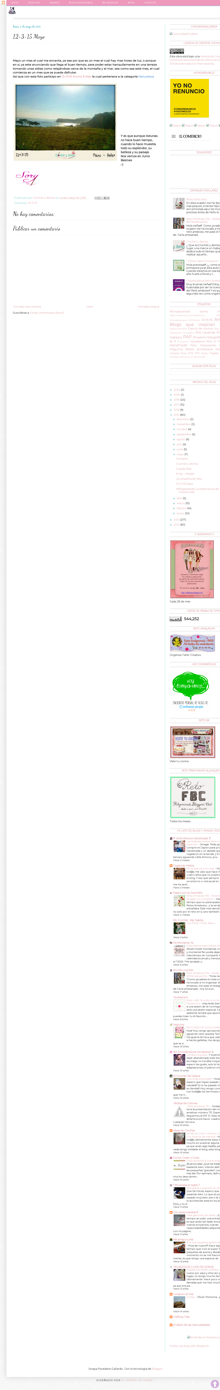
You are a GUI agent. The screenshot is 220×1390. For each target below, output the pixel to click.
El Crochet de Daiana (186, 1075)
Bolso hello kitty (196, 199)
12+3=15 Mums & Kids (76, 76)
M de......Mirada (185, 473)
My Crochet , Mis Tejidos (188, 920)
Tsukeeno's (180, 997)
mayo (180, 454)
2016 (177, 409)
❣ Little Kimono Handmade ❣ (192, 838)
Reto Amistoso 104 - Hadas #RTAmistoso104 (203, 220)
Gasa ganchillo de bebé (201, 1215)
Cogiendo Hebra (183, 865)
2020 (177, 394)
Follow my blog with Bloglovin (189, 1345)
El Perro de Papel (137, 1380)
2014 (177, 519)
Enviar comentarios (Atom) (47, 312)
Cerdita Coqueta (197, 1054)
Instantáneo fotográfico (182, 333)
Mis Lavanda (205, 332)
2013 (177, 524)
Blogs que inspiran (192, 324)
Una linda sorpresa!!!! (199, 1078)
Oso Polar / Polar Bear (201, 923)
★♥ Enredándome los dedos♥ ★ (193, 1051)
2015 (177, 414)
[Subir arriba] (215, 1384)
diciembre (183, 419)
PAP (187, 336)
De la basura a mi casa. (201, 868)
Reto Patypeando (203, 345)
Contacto (150, 3)
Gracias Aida (183, 468)
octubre (182, 429)
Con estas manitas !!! (185, 1212)
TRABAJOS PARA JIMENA (203, 1269)
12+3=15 (32, 203)
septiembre (184, 434)
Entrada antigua (148, 306)
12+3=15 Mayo (184, 483)
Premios (54, 3)
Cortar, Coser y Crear (186, 1157)
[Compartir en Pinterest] (108, 198)
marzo (181, 503)
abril (180, 498)
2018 (177, 399)
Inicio (14, 3)
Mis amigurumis (183, 1239)
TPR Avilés (201, 353)
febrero (182, 508)
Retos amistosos (199, 349)
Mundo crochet (183, 970)
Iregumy (178, 1024)
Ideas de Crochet (184, 1130)
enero (181, 513)
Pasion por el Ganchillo (188, 892)
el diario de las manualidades (191, 1324)
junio (180, 449)
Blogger (157, 1368)
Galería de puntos (200, 328)
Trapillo (214, 353)
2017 (177, 404)
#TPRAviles (194, 320)
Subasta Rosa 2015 (181, 353)
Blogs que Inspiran (81, 3)
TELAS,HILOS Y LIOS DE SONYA (193, 1266)
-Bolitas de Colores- (185, 1103)
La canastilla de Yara (189, 478)
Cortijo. (191, 1297)
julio (180, 444)
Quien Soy (34, 3)
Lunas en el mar (183, 1294)
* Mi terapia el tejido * (186, 1185)
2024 (177, 389)
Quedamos (198, 341)
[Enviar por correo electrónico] (96, 198)
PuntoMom (183, 341)
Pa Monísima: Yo (183, 942)
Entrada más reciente (27, 306)
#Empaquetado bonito (189, 311)
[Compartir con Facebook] (105, 198)
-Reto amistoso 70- (198, 1106)
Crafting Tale (181, 1316)
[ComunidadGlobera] (184, 33)
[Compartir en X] (102, 198)
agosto (181, 439)
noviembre (184, 424)
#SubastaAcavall (178, 320)
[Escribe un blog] (99, 198)
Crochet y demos (197, 241)
